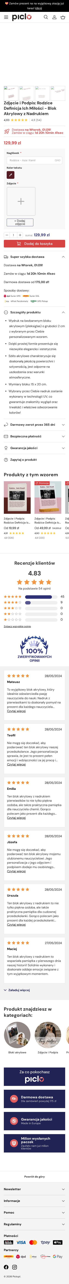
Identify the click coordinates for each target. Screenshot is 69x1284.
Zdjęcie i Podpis (48, 1052)
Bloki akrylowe (17, 1052)
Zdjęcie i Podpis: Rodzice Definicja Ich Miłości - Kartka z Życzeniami (17, 521)
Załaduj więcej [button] (19, 990)
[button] (63, 17)
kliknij (38, 8)
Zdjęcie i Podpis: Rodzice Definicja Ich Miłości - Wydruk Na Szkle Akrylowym (47, 521)
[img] (18, 675)
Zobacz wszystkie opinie (17, 626)
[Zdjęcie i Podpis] (48, 1035)
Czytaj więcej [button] (16, 711)
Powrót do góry (34, 1176)
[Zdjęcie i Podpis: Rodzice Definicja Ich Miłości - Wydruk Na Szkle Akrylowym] (47, 497)
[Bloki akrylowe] (17, 1035)
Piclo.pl (16, 1276)
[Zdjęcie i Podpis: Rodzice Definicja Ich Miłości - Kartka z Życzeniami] (17, 497)
